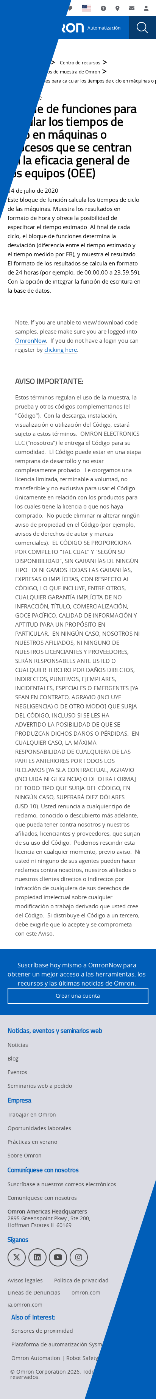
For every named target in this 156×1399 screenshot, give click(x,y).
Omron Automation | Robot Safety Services (65, 1358)
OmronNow (30, 340)
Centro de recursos (80, 62)
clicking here (60, 349)
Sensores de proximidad (42, 1330)
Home (14, 62)
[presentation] (13, 27)
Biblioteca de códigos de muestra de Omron (54, 72)
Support (40, 62)
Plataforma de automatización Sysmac (59, 1344)
